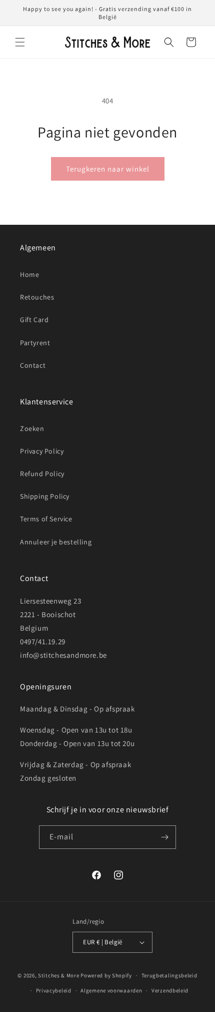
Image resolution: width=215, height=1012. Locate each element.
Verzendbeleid (170, 990)
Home (29, 274)
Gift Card (34, 319)
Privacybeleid (54, 990)
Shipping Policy (45, 496)
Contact (33, 365)
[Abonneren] (165, 837)
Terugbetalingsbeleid (170, 975)
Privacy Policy (42, 451)
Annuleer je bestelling (56, 541)
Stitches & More (59, 975)
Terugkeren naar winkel (108, 169)
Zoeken (32, 428)
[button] (20, 42)
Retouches (37, 297)
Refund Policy (42, 473)
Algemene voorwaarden (111, 990)
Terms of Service (46, 518)
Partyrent (35, 342)
